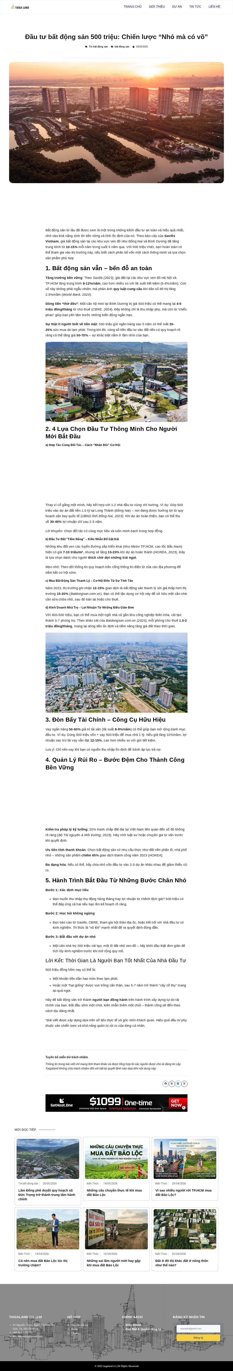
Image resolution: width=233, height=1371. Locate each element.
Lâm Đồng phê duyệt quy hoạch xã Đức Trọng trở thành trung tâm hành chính (46, 1195)
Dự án (177, 6)
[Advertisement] (116, 475)
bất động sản (122, 46)
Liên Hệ (214, 6)
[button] (166, 1084)
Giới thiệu (157, 6)
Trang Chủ (133, 6)
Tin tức (195, 6)
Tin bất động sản (98, 46)
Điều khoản (133, 1324)
